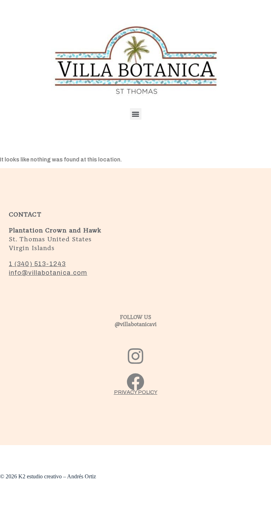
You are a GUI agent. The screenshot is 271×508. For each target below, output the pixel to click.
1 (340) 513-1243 (37, 263)
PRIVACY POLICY (135, 392)
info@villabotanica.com (48, 272)
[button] (135, 114)
